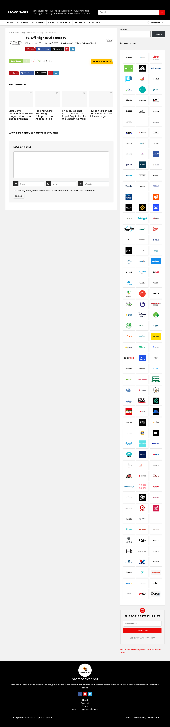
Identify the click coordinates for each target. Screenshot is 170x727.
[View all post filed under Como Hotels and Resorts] (142, 282)
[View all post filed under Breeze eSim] (142, 229)
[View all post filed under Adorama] (156, 68)
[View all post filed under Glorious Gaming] (129, 368)
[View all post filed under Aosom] (142, 132)
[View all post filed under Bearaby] (129, 186)
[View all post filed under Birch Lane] (129, 218)
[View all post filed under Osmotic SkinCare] (142, 443)
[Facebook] (80, 694)
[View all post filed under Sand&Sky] (142, 486)
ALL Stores (38, 22)
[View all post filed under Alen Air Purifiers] (142, 89)
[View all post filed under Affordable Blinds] (129, 79)
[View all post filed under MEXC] (156, 411)
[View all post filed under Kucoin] (156, 400)
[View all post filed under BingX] (156, 207)
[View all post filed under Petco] (142, 454)
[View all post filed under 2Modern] (142, 57)
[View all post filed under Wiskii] (129, 594)
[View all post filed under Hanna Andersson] (142, 379)
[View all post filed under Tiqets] (129, 529)
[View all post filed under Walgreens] (156, 572)
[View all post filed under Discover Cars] (129, 315)
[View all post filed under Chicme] (129, 272)
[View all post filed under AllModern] (142, 100)
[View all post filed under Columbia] (129, 282)
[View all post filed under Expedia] (129, 347)
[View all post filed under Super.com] (129, 508)
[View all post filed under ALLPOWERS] (156, 100)
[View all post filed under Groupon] (129, 379)
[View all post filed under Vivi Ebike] (142, 572)
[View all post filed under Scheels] (156, 486)
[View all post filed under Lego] (129, 411)
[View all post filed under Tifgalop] (156, 519)
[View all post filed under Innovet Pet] (129, 400)
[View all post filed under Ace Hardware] (156, 57)
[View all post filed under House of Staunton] (156, 390)
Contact (94, 22)
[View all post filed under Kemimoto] (142, 400)
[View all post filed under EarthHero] (142, 325)
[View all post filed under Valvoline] (142, 561)
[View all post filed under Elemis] (156, 325)
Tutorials (156, 22)
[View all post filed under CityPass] (156, 272)
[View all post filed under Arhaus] (156, 143)
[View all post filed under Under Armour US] (129, 551)
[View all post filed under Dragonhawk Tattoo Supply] (129, 325)
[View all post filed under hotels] (142, 390)
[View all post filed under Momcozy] (129, 433)
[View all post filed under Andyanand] (129, 122)
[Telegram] (90, 694)
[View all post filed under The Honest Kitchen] (156, 508)
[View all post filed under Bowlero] (129, 229)
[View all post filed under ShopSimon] (129, 497)
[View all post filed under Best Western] (129, 197)
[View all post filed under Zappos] (156, 594)
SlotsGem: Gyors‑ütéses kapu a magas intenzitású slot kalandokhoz (21, 114)
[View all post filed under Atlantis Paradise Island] (156, 154)
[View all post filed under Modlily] (156, 422)
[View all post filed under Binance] (142, 207)
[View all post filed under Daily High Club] (129, 304)
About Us (80, 22)
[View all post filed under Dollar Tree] (156, 315)
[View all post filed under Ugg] (142, 540)
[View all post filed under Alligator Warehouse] (129, 100)
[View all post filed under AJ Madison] (129, 89)
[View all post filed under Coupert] (142, 293)
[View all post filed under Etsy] (129, 336)
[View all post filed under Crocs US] (156, 293)
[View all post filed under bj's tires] (156, 218)
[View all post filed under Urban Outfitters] (142, 551)
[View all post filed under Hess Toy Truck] (156, 379)
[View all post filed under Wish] (156, 583)
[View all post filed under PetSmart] (156, 454)
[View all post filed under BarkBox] (129, 175)
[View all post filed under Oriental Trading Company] (129, 443)
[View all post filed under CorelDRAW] (129, 293)
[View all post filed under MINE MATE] (142, 422)
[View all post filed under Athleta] (142, 154)
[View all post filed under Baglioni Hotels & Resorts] (156, 164)
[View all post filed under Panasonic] (156, 443)
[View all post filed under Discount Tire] (156, 304)
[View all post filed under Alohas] (129, 111)
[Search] (162, 12)
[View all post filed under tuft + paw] (156, 529)
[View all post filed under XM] (142, 594)
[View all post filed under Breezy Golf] (156, 229)
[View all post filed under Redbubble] (142, 476)
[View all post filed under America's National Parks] (142, 111)
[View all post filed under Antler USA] (156, 122)
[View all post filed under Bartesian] (142, 175)
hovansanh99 (35, 43)
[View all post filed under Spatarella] (156, 497)
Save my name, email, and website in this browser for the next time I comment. (56, 190)
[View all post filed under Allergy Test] (156, 89)
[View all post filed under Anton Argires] (129, 132)
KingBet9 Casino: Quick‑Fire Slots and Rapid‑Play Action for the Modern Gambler (74, 114)
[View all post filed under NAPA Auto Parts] (142, 433)
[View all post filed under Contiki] (156, 282)
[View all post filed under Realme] (156, 465)
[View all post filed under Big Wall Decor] (129, 207)
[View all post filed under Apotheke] (129, 143)
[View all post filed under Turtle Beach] (129, 540)
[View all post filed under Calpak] (142, 250)
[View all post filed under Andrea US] (156, 111)
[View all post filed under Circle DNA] (142, 272)
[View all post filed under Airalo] (142, 79)
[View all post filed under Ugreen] (156, 540)
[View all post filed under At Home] (129, 154)
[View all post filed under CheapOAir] (142, 261)
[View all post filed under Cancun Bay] (129, 261)
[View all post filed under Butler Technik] (156, 240)
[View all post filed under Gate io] (142, 358)
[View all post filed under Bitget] (142, 218)
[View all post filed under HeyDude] (129, 390)
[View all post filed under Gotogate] (156, 368)
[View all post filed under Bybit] (129, 250)
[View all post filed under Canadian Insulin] (156, 250)
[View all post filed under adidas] (142, 68)
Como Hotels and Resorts (86, 43)
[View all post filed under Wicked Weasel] (142, 583)
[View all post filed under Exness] (156, 336)
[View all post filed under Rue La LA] (156, 476)
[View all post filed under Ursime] (156, 551)
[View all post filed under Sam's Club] (129, 486)
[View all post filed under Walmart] (129, 583)
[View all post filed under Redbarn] (129, 476)
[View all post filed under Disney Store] (142, 315)
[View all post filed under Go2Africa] (142, 368)
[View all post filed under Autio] (129, 164)
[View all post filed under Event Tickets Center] (142, 336)
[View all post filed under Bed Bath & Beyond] (156, 186)
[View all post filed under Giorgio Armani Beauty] (156, 358)
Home (10, 22)
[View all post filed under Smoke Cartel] (142, 497)
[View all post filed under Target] (142, 508)
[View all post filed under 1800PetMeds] (129, 57)
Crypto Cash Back (59, 22)
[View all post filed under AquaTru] (142, 143)
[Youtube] (85, 694)
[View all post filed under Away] (142, 164)
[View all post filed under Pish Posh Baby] (129, 465)
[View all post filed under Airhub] (156, 79)
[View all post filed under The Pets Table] (129, 519)
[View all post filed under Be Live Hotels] (156, 175)
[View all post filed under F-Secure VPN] (156, 347)
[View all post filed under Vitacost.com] (129, 572)
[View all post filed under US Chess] (129, 561)
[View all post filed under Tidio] (142, 519)
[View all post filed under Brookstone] (129, 240)
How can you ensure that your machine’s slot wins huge (100, 113)
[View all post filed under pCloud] (129, 454)
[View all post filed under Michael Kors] (129, 422)
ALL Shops (23, 22)
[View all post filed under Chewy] (156, 261)
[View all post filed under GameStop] (129, 358)
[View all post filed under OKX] (156, 433)
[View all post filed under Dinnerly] (142, 304)
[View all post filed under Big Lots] (156, 197)
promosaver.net (85, 679)
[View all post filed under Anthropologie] (142, 122)
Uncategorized (23, 32)
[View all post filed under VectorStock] (156, 561)
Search (123, 29)
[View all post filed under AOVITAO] (156, 132)
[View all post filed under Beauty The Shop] (142, 186)
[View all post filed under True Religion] (142, 529)
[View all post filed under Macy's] (142, 411)
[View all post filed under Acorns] (129, 68)
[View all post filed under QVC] (142, 465)
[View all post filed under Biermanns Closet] (142, 197)
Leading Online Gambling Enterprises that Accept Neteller (44, 114)
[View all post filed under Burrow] (142, 240)
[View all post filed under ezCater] (142, 347)
